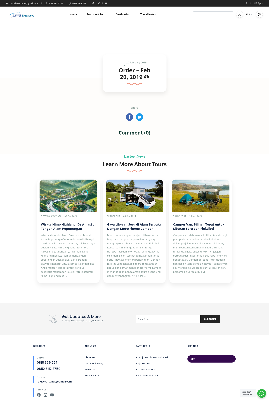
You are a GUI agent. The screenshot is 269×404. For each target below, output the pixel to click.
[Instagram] (45, 395)
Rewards (90, 369)
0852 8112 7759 (48, 369)
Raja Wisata (143, 363)
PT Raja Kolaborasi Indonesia (152, 357)
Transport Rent (96, 14)
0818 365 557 (79, 3)
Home (73, 14)
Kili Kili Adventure (145, 369)
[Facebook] (39, 395)
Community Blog (94, 363)
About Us (90, 357)
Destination (123, 14)
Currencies (193, 352)
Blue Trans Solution (147, 375)
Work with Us (92, 375)
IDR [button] (248, 14)
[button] (259, 14)
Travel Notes (148, 14)
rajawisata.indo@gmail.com (23, 3)
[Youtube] (52, 395)
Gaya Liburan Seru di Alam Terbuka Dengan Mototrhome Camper (134, 226)
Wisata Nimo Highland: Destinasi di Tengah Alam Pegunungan (68, 226)
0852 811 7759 (55, 3)
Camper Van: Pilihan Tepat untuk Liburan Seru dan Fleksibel (198, 226)
